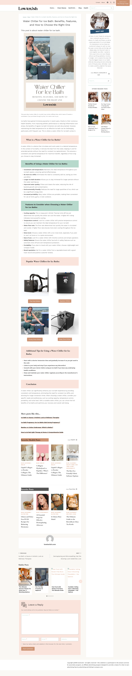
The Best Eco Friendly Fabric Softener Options (72, 473)
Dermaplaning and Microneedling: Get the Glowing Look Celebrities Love (67, 556)
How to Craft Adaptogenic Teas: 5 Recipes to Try (93, 128)
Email (44, 639)
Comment (26, 615)
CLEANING (73, 463)
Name (24, 639)
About (103, 2)
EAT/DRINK (28, 463)
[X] (110, 2)
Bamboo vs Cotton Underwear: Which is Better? (37, 427)
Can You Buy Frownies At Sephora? (39, 588)
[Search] (108, 81)
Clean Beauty (61, 8)
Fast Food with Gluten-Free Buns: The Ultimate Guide (57, 588)
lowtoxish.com (50, 544)
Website (64, 639)
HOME (72, 464)
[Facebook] (107, 2)
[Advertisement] (99, 162)
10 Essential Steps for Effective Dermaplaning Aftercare (41, 520)
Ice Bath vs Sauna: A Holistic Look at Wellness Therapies (40, 417)
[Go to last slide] (19, 581)
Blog (80, 8)
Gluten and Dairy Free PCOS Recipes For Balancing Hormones (27, 522)
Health (86, 8)
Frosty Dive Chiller (35, 339)
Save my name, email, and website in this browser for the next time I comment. (47, 644)
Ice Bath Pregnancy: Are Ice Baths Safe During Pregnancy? (40, 422)
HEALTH (23, 464)
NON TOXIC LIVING (71, 514)
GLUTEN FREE (24, 514)
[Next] (80, 581)
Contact (98, 2)
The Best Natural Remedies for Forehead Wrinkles (92, 105)
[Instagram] (114, 2)
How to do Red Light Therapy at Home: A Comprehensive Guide (42, 432)
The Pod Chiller (35, 301)
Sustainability (70, 468)
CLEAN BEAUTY (44, 512)
